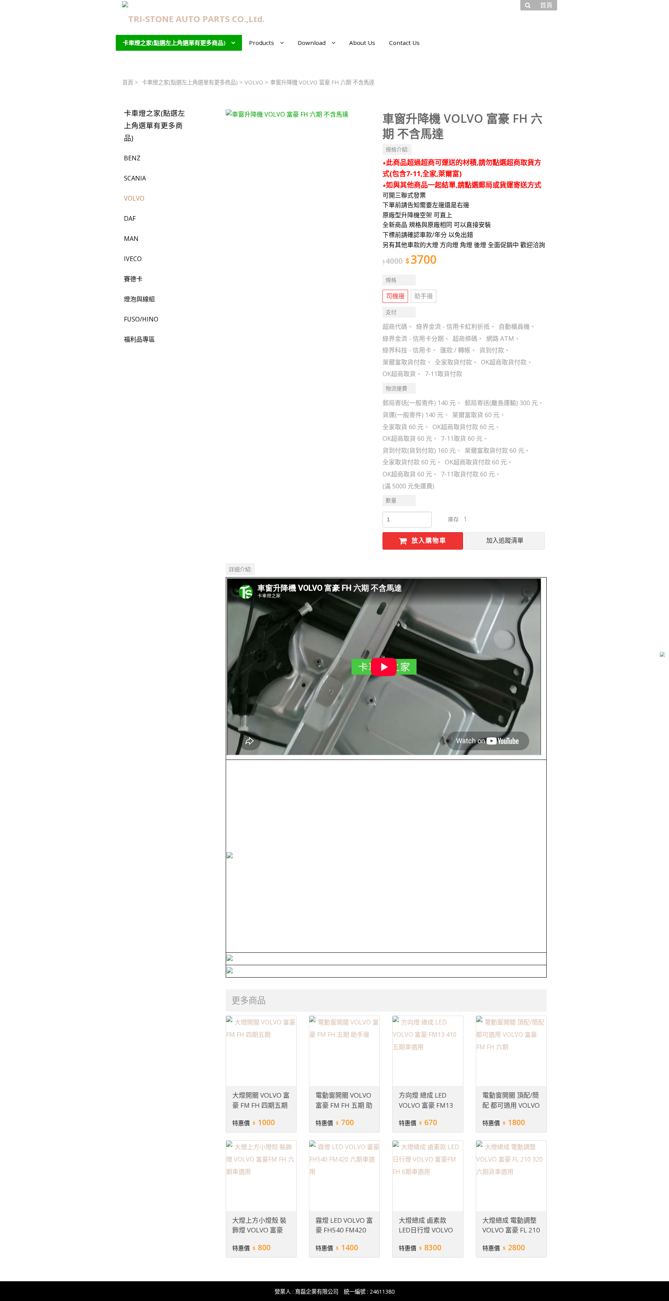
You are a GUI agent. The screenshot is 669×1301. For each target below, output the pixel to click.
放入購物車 (427, 540)
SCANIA (135, 178)
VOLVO (254, 82)
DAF (130, 218)
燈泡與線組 (139, 299)
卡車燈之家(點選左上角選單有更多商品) (190, 82)
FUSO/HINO (141, 319)
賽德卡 (133, 279)
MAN (131, 238)
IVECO (133, 258)
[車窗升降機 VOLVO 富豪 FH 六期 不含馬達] (298, 181)
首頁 (127, 82)
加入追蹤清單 (504, 540)
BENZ (132, 158)
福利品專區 (139, 339)
